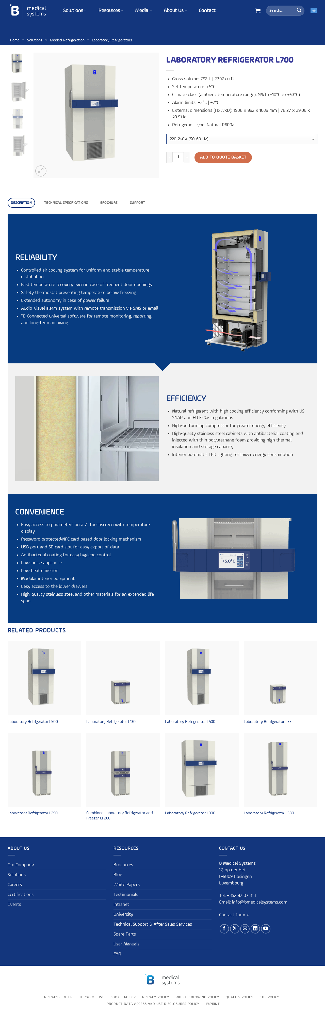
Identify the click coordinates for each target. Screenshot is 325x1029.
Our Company (21, 865)
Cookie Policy (123, 997)
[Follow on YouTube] (265, 928)
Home (15, 40)
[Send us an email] (245, 928)
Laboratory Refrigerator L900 (190, 813)
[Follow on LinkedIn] (255, 928)
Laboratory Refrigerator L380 (269, 813)
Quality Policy (239, 997)
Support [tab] (137, 202)
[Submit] (299, 10)
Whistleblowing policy (197, 997)
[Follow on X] (234, 928)
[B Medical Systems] (28, 10)
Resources (109, 10)
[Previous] (42, 115)
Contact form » (234, 915)
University (123, 914)
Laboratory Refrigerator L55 (267, 722)
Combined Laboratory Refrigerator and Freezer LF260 (119, 815)
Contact (207, 10)
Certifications (21, 894)
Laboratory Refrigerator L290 (33, 813)
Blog (117, 875)
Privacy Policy (155, 997)
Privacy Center (58, 997)
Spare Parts (124, 934)
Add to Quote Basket (223, 157)
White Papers (126, 884)
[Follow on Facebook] (224, 928)
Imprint (213, 1004)
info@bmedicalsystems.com (259, 902)
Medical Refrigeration (67, 40)
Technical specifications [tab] (66, 202)
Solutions (73, 10)
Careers (15, 884)
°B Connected (34, 316)
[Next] (149, 115)
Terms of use (91, 997)
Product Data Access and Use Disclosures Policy (153, 1004)
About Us (174, 10)
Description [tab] (21, 202)
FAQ (117, 954)
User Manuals (126, 944)
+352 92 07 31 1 (242, 895)
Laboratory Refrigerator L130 (111, 722)
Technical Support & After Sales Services (152, 924)
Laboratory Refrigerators (112, 40)
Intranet (121, 904)
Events (14, 904)
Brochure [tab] (109, 202)
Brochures (123, 865)
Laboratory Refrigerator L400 (190, 722)
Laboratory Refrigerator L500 (33, 722)
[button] (258, 10)
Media (141, 10)
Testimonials (125, 894)
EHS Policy (269, 997)
